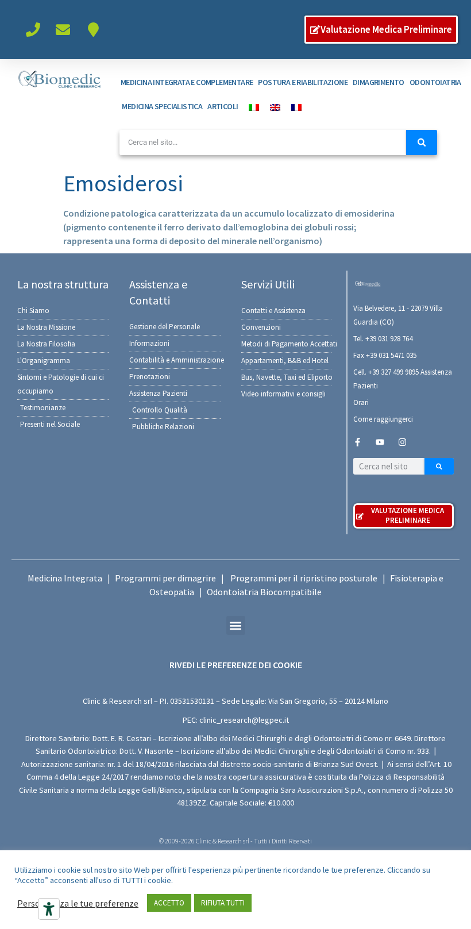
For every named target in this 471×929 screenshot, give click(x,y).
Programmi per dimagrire (165, 578)
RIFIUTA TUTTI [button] (223, 903)
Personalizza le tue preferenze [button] (77, 903)
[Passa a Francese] (293, 106)
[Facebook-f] (357, 442)
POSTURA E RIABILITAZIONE (303, 82)
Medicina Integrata (65, 578)
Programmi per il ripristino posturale (303, 578)
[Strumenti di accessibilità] (49, 909)
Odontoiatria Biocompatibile (264, 592)
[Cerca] (421, 142)
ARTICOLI (222, 106)
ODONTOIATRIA (435, 82)
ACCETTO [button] (169, 903)
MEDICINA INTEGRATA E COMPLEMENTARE (187, 82)
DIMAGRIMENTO (378, 82)
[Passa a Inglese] (272, 106)
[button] (235, 625)
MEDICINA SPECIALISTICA (162, 106)
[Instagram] (402, 442)
